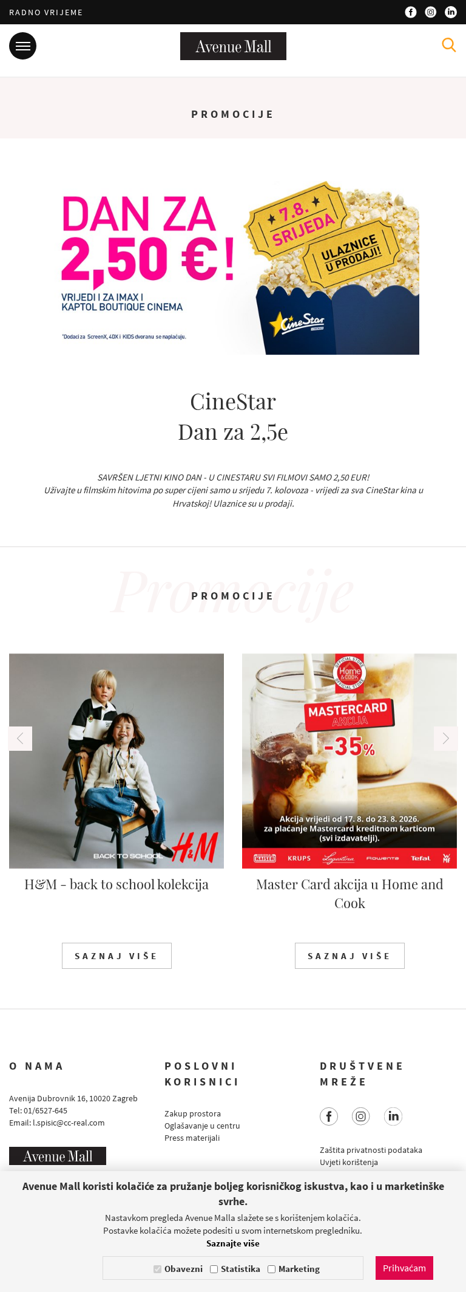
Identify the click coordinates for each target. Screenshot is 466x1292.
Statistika (240, 1268)
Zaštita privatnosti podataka (371, 1149)
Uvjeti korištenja (349, 1162)
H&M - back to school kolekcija (116, 884)
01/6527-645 (45, 1110)
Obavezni (183, 1268)
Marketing (299, 1268)
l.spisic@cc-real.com (69, 1122)
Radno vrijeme (46, 12)
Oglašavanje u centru (202, 1125)
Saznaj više (117, 956)
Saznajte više (233, 1243)
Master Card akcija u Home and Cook (350, 893)
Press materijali (192, 1137)
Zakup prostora (192, 1113)
